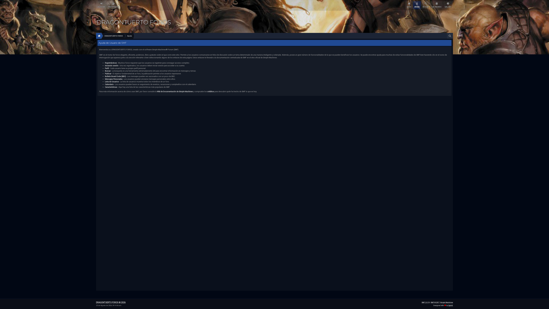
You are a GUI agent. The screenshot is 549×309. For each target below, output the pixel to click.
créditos (210, 91)
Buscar (108, 71)
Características (111, 87)
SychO (450, 305)
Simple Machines (446, 302)
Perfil (107, 68)
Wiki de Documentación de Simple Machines (175, 91)
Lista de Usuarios (112, 82)
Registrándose (111, 63)
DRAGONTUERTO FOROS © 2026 (111, 302)
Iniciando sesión (111, 66)
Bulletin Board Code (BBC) (115, 76)
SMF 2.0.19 (425, 302)
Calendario (109, 84)
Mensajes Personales (114, 79)
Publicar (108, 74)
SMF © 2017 (435, 302)
